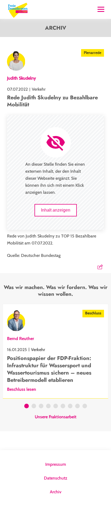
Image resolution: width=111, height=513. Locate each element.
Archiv (55, 491)
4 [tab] (48, 406)
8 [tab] (77, 406)
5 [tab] (56, 406)
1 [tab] (26, 406)
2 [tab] (34, 406)
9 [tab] (85, 406)
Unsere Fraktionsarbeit (56, 417)
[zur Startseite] (17, 9)
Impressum (55, 464)
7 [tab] (70, 406)
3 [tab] (41, 406)
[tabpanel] (55, 351)
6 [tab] (63, 406)
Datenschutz (55, 478)
